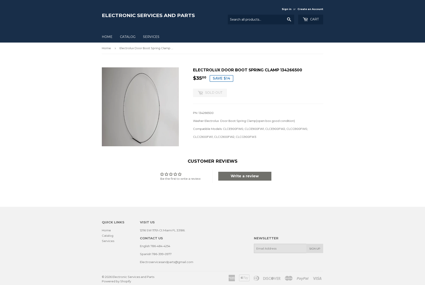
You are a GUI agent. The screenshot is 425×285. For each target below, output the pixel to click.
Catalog (127, 37)
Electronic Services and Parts (148, 15)
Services (151, 37)
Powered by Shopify (116, 281)
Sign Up (314, 248)
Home (107, 37)
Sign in (287, 9)
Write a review (245, 176)
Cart (314, 19)
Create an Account (310, 9)
